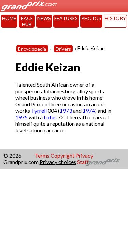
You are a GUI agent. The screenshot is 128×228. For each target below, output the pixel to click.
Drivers (63, 49)
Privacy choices (58, 162)
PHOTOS (91, 18)
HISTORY (115, 18)
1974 (89, 110)
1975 (21, 117)
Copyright (62, 155)
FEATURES (66, 18)
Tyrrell (39, 110)
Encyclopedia (32, 49)
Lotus (50, 117)
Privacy (84, 155)
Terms (42, 155)
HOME (9, 18)
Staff (83, 162)
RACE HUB (26, 21)
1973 (66, 110)
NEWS (44, 18)
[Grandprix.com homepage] (103, 162)
